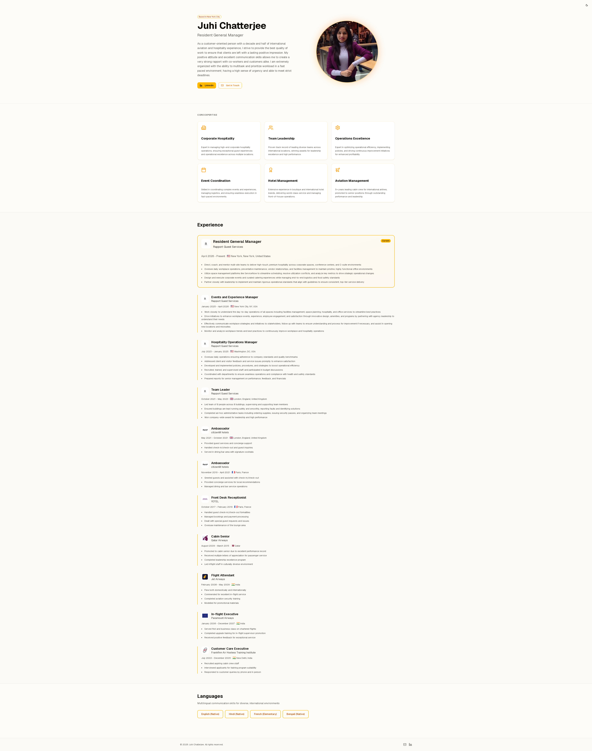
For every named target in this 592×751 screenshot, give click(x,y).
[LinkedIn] (410, 744)
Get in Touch (232, 85)
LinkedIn (209, 85)
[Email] (404, 744)
